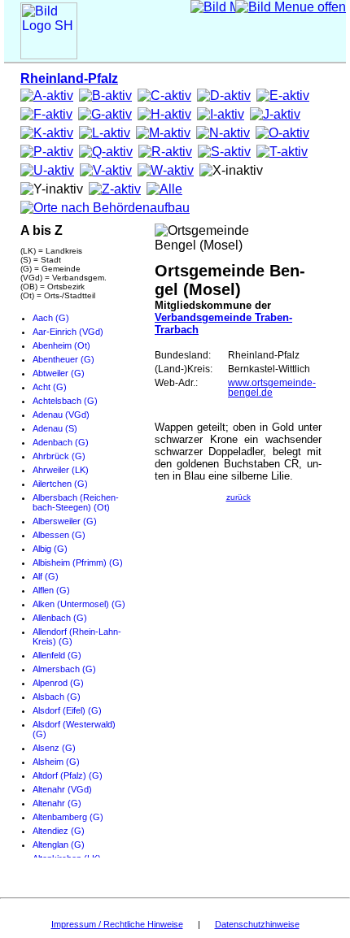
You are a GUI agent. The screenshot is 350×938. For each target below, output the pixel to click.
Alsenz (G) (54, 748)
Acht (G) (50, 387)
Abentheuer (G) (63, 359)
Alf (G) (46, 576)
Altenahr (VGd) (62, 789)
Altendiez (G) (59, 831)
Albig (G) (50, 549)
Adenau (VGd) (61, 414)
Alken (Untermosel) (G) (79, 604)
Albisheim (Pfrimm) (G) (78, 562)
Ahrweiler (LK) (61, 470)
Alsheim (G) (56, 761)
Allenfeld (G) (57, 655)
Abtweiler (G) (59, 373)
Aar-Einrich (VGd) (68, 332)
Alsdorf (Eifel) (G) (67, 710)
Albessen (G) (59, 535)
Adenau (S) (55, 428)
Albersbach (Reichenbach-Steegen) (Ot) (76, 502)
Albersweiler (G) (65, 521)
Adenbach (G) (61, 442)
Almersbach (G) (64, 669)
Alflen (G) (51, 590)
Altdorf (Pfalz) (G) (68, 775)
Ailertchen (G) (60, 484)
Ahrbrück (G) (59, 456)
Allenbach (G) (60, 618)
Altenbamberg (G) (68, 817)
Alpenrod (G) (58, 683)
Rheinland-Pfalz (69, 78)
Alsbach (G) (57, 696)
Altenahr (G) (57, 803)
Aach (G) (51, 318)
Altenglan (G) (59, 844)
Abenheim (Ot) (61, 345)
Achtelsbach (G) (65, 401)
